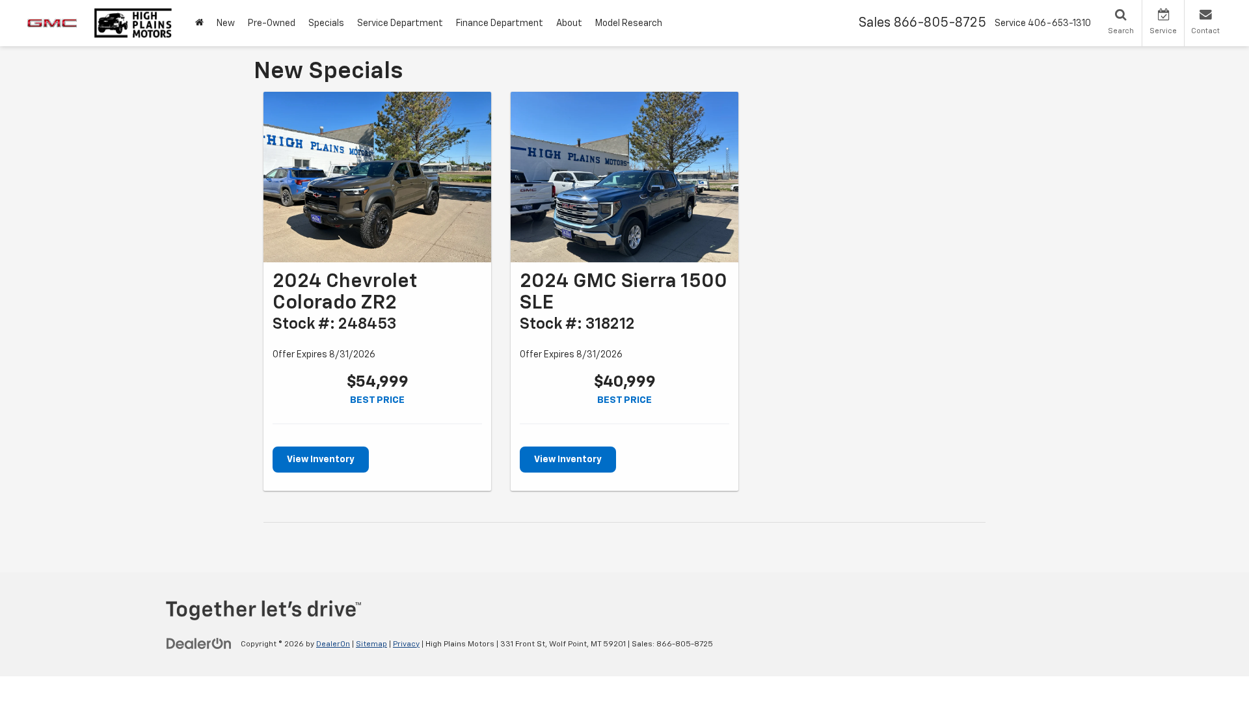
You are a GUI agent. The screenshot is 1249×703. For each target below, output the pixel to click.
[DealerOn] (199, 643)
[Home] (199, 23)
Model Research (628, 23)
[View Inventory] (377, 177)
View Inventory (321, 459)
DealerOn (333, 644)
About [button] (569, 23)
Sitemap (371, 644)
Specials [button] (326, 23)
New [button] (226, 23)
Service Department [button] (400, 23)
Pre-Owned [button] (271, 23)
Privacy (406, 644)
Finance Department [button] (499, 23)
